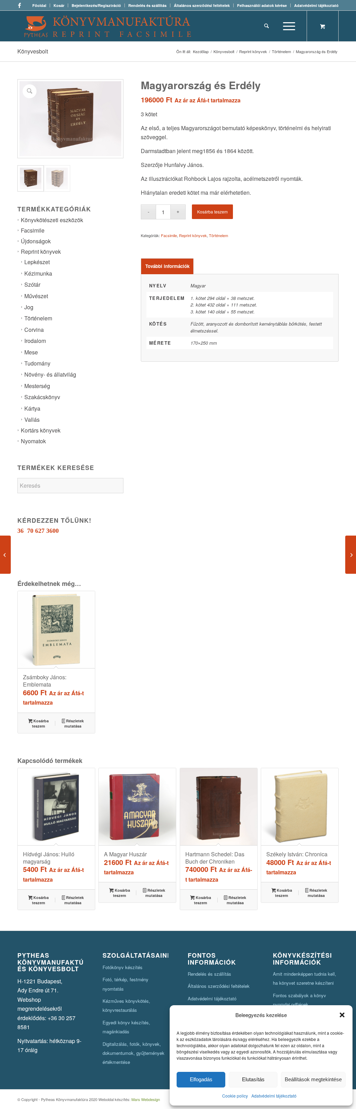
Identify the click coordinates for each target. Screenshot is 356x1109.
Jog (28, 307)
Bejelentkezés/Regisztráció (96, 5)
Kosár (59, 5)
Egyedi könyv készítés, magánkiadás (126, 1027)
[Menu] (286, 26)
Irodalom (35, 341)
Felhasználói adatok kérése (262, 5)
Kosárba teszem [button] (40, 723)
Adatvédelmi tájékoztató (274, 1096)
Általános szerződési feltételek (202, 5)
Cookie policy (235, 1096)
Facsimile (32, 230)
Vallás (32, 419)
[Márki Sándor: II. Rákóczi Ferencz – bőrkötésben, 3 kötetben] (5, 555)
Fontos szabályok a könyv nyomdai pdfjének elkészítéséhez (299, 1004)
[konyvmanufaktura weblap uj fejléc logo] (107, 26)
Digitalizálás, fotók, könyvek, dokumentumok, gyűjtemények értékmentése (133, 1053)
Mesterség (37, 386)
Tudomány (37, 363)
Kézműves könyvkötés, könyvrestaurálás (126, 1005)
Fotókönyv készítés (123, 967)
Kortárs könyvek (40, 430)
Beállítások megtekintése (313, 1079)
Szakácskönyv (42, 397)
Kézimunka (38, 273)
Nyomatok (33, 441)
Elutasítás (253, 1079)
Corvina (34, 330)
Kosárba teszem (212, 212)
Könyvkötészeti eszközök (52, 220)
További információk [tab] (167, 266)
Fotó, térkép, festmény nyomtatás (125, 984)
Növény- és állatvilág (50, 374)
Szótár (32, 284)
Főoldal (39, 5)
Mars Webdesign (145, 1099)
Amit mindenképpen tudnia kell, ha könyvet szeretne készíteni (304, 978)
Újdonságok (36, 241)
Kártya (32, 408)
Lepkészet (37, 262)
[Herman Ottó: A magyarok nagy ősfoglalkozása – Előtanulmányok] (350, 555)
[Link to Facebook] (19, 5)
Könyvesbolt (32, 51)
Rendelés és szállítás (147, 5)
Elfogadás (201, 1079)
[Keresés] (266, 26)
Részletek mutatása (74, 723)
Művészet (36, 296)
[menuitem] (39, 5)
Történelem (38, 318)
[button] (342, 1014)
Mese (31, 352)
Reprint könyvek (41, 251)
